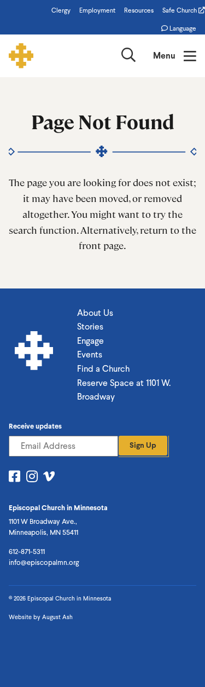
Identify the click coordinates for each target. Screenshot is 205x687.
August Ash (57, 617)
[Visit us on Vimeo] (49, 478)
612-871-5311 (27, 551)
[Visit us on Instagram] (32, 478)
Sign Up (143, 445)
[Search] (128, 57)
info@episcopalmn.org (44, 562)
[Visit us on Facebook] (14, 478)
